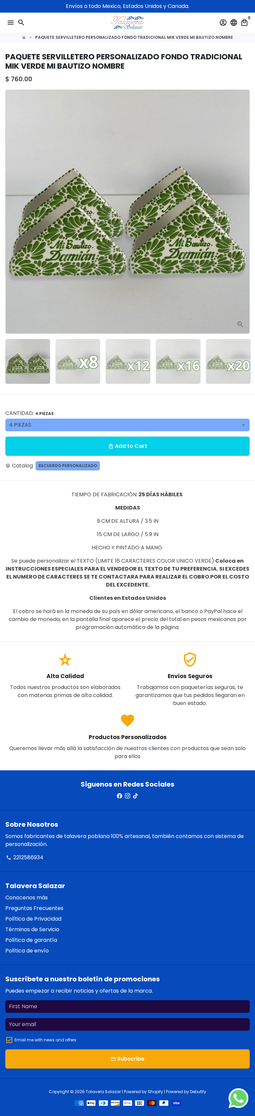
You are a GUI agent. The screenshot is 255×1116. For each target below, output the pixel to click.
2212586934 (24, 857)
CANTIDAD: (29, 413)
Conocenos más (26, 897)
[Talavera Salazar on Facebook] (119, 796)
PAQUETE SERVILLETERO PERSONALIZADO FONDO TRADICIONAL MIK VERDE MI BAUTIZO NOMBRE (134, 37)
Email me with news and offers (45, 1040)
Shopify (155, 1091)
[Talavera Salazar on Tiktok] (135, 796)
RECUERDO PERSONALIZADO (68, 465)
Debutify (198, 1091)
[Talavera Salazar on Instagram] (127, 796)
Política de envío (27, 950)
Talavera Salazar (103, 1091)
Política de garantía (31, 940)
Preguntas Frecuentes (34, 908)
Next (243, 211)
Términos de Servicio (32, 929)
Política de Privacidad (33, 919)
